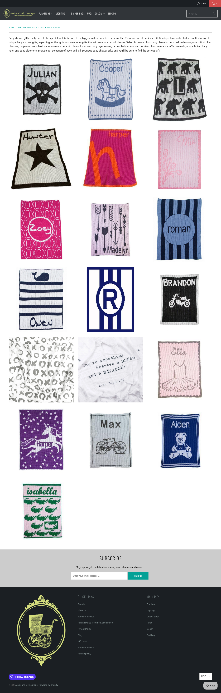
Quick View (41, 103)
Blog (80, 635)
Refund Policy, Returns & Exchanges (95, 622)
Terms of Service (86, 616)
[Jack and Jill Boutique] (19, 14)
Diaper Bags (153, 616)
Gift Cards (83, 641)
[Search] (213, 13)
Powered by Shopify (48, 685)
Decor (150, 629)
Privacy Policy (84, 629)
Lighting (151, 610)
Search (81, 604)
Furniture (151, 604)
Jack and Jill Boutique (27, 685)
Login (203, 3)
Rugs (149, 622)
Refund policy (84, 653)
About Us (82, 610)
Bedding (151, 635)
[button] (46, 13)
